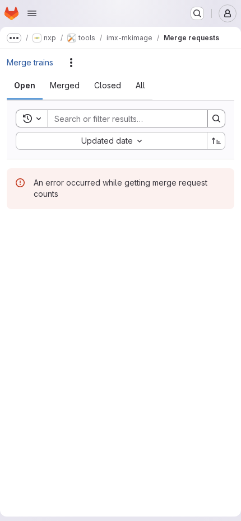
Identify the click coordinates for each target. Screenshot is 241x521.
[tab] (25, 86)
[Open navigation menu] (32, 13)
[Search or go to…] (197, 13)
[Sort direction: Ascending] (216, 141)
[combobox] (111, 141)
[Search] (216, 118)
